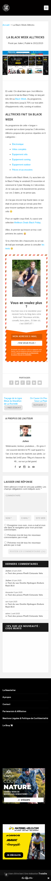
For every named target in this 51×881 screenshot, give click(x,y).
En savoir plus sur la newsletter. (21, 355)
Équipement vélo (19, 154)
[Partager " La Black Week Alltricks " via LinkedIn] (34, 382)
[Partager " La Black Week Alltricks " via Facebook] (11, 382)
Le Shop (6, 725)
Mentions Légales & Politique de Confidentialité (25, 718)
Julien (20, 43)
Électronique (18, 144)
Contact (6, 704)
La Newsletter (9, 690)
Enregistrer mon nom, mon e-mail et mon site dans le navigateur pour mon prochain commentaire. (24, 527)
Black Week (20, 99)
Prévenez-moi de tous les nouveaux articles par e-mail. (22, 543)
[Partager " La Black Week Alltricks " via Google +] (23, 382)
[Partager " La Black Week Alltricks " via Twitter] (17, 382)
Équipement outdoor (21, 164)
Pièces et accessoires (22, 169)
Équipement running (21, 159)
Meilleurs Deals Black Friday (27, 222)
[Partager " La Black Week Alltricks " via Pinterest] (28, 382)
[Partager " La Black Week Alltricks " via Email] (39, 382)
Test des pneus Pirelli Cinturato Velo (25, 573)
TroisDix (43, 873)
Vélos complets (19, 149)
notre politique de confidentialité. (28, 353)
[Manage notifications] (6, 874)
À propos (7, 697)
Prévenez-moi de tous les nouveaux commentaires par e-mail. (22, 536)
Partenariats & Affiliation (14, 711)
